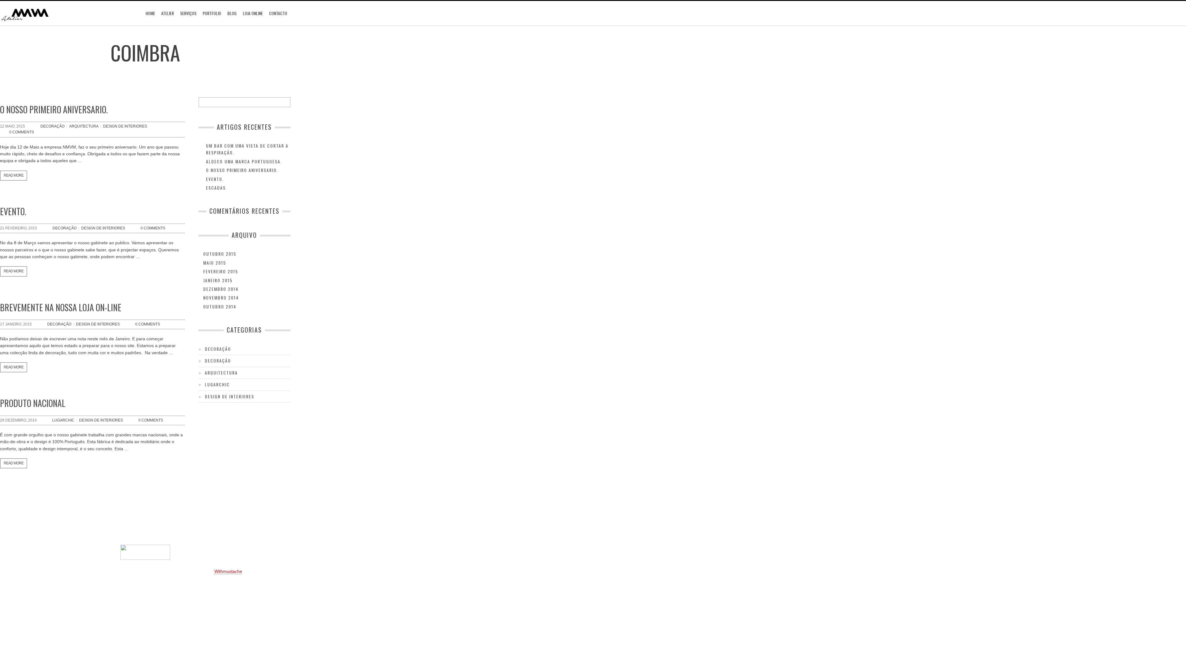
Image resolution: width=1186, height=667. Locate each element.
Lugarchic (63, 420)
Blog (232, 13)
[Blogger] (154, 527)
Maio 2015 (214, 262)
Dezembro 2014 (220, 289)
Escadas (216, 187)
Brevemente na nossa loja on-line (60, 307)
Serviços (188, 13)
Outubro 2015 (219, 253)
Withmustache (228, 571)
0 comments (21, 132)
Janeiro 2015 (218, 280)
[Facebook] (136, 527)
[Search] (285, 102)
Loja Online (253, 13)
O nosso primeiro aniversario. (54, 109)
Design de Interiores (125, 126)
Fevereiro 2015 (220, 271)
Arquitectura (84, 126)
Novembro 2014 (221, 297)
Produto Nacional (32, 403)
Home (150, 13)
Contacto (278, 13)
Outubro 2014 (219, 306)
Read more (13, 175)
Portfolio (212, 13)
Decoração (52, 126)
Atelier (167, 13)
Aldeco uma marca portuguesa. (244, 161)
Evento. (13, 211)
